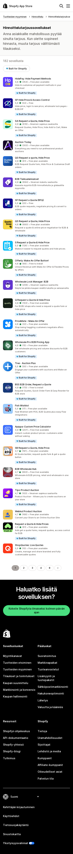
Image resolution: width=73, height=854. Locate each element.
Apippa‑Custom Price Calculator (33, 426)
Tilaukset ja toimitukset (18, 676)
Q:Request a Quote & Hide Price (32, 300)
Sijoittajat (44, 744)
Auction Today (23, 142)
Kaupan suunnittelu (15, 683)
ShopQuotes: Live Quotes (29, 545)
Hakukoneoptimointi (51, 693)
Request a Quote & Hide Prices (32, 524)
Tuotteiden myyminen (17, 669)
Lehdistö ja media (49, 751)
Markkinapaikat (47, 662)
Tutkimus (9, 758)
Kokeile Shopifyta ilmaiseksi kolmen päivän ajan (37, 610)
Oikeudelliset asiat (50, 771)
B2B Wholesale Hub (25, 469)
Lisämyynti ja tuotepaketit (46, 678)
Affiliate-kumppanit (50, 764)
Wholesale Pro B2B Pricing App (32, 342)
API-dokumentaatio (15, 737)
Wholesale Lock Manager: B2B (31, 281)
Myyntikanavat (12, 656)
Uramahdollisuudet (50, 737)
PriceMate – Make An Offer (30, 321)
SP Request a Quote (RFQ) (29, 200)
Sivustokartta (12, 834)
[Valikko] (68, 6)
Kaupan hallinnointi (15, 696)
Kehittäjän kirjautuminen (18, 807)
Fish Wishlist (22, 405)
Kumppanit (45, 758)
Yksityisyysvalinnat (15, 843)
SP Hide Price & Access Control (32, 100)
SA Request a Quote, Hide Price (32, 121)
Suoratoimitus (47, 656)
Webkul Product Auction (28, 511)
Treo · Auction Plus (25, 363)
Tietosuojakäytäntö (16, 825)
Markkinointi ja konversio (19, 689)
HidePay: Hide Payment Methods (33, 78)
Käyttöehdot (11, 816)
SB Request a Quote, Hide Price (32, 447)
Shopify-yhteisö (13, 744)
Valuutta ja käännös (50, 707)
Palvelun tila (46, 778)
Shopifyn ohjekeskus (16, 731)
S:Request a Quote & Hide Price (32, 242)
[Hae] (61, 6)
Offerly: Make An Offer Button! (32, 260)
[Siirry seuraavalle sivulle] (57, 568)
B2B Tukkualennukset (27, 179)
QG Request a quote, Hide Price (32, 157)
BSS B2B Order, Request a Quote (33, 384)
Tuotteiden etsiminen (17, 662)
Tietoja (42, 731)
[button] (36, 86)
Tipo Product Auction (27, 490)
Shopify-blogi (12, 751)
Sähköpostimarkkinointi (53, 686)
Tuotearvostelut (48, 669)
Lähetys (43, 700)
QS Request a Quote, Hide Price (32, 221)
